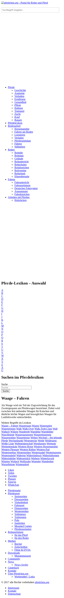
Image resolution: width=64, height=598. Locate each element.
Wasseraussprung (24, 434)
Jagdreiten (19, 523)
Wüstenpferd (22, 464)
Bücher (18, 544)
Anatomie (19, 93)
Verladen (19, 137)
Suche (4, 384)
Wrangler (36, 461)
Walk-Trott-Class (43, 428)
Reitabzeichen (21, 167)
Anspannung (21, 191)
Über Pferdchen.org (18, 573)
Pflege (17, 105)
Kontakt (12, 570)
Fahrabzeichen (22, 194)
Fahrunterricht (21, 182)
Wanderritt (24, 431)
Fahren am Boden (23, 131)
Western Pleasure (10, 449)
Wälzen (14, 431)
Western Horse (25, 446)
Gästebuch (13, 567)
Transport (19, 111)
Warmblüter (47, 431)
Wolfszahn (25, 461)
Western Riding (28, 449)
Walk (19, 428)
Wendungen (39, 443)
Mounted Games (23, 526)
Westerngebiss (8, 452)
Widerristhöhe (8, 458)
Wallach (5, 431)
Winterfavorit (47, 458)
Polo (16, 520)
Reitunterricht (21, 161)
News (11, 561)
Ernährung (19, 99)
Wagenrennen (8, 428)
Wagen (35, 425)
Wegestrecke (30, 440)
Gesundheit (20, 102)
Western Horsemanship (46, 446)
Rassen (18, 120)
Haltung (18, 108)
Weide (41, 440)
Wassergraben (8, 437)
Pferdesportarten (22, 529)
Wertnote (51, 443)
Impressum (13, 587)
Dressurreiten (21, 499)
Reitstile (18, 152)
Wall (55, 428)
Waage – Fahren (9, 425)
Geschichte (20, 90)
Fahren (11, 179)
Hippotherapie (21, 176)
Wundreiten (47, 461)
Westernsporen (53, 452)
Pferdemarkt (14, 490)
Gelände (18, 158)
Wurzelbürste (8, 464)
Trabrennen (20, 517)
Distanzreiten (21, 508)
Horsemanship (21, 128)
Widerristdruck (34, 455)
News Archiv (21, 564)
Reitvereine (20, 170)
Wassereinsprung (42, 434)
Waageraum (25, 425)
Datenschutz (14, 593)
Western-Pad (43, 449)
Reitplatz (19, 155)
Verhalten (19, 96)
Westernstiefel (8, 455)
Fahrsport (19, 505)
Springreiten (20, 496)
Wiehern (35, 458)
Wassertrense (23, 437)
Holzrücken (20, 200)
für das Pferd (21, 535)
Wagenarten (46, 425)
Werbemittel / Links (24, 576)
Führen (18, 143)
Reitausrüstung (15, 532)
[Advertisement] (32, 46)
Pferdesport (14, 493)
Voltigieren (20, 514)
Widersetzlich (23, 458)
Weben (34, 437)
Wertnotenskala (9, 446)
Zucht (17, 114)
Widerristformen (50, 455)
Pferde (11, 87)
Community (14, 558)
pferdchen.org (42, 582)
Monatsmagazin (22, 555)
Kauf (17, 117)
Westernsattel (38, 452)
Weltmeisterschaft (24, 443)
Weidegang (51, 440)
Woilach (15, 461)
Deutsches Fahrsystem (26, 188)
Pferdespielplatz (22, 140)
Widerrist (21, 455)
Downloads (14, 552)
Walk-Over (28, 428)
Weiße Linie (7, 443)
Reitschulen (20, 164)
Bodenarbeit (14, 125)
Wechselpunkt (16, 440)
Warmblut (35, 431)
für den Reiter (21, 538)
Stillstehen (19, 146)
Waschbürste (7, 434)
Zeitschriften (20, 546)
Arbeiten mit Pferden (19, 197)
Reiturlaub (19, 173)
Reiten (11, 149)
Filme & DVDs (22, 549)
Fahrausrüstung (22, 185)
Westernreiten (24, 452)
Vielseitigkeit (21, 502)
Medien (12, 541)
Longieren (19, 134)
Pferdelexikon (15, 123)
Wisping (5, 461)
